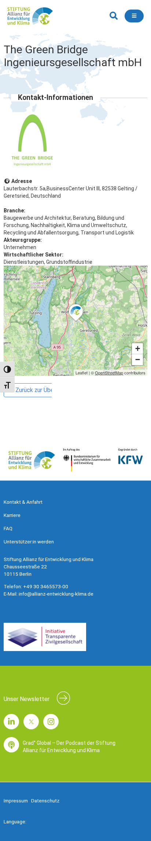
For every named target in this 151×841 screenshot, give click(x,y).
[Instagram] (51, 721)
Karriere (12, 515)
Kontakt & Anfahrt (23, 502)
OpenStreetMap (109, 372)
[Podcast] (11, 744)
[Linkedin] (11, 721)
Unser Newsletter (26, 699)
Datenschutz (45, 801)
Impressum (16, 801)
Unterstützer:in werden (29, 542)
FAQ (8, 528)
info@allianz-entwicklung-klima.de (56, 594)
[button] (113, 16)
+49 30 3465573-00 (45, 586)
